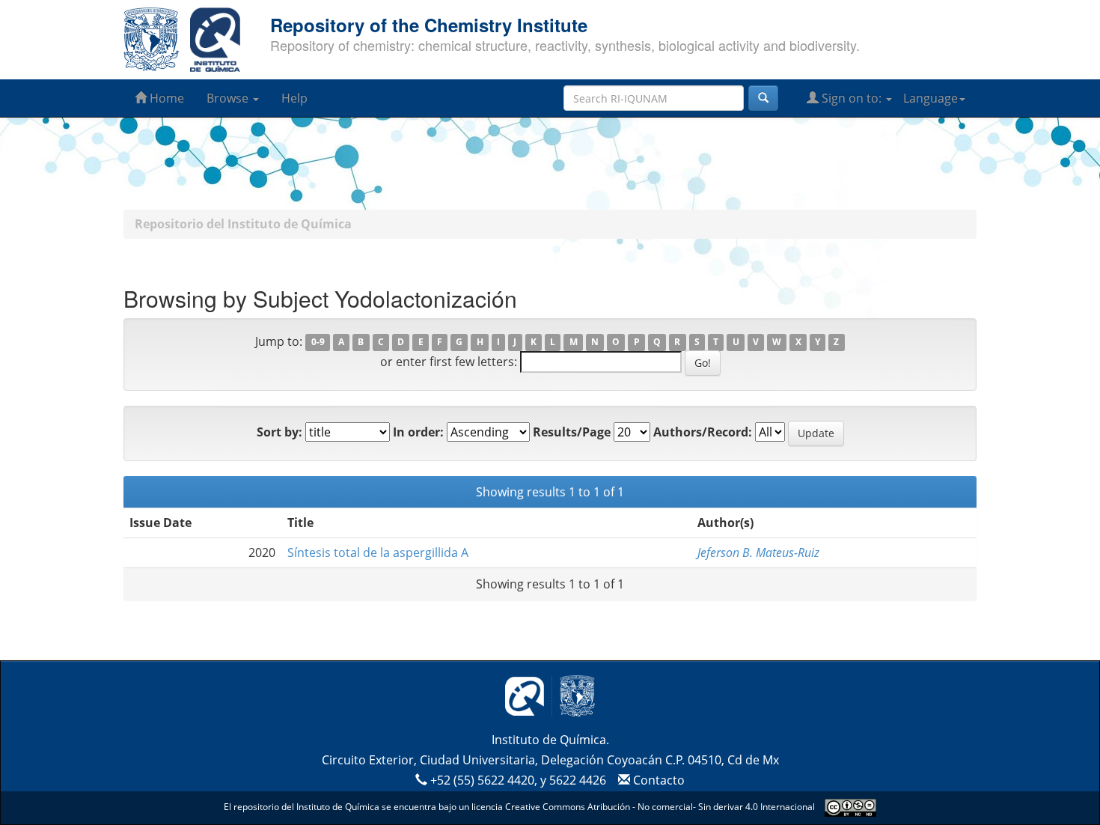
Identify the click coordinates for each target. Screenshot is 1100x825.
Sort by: (279, 432)
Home (165, 98)
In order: (418, 432)
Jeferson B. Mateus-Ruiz (758, 552)
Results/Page (572, 432)
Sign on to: (851, 98)
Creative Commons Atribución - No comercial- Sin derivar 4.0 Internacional (660, 807)
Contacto (657, 780)
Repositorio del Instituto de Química (243, 224)
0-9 (318, 342)
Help (294, 98)
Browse (229, 98)
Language (930, 98)
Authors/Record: (702, 432)
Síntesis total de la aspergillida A (377, 552)
